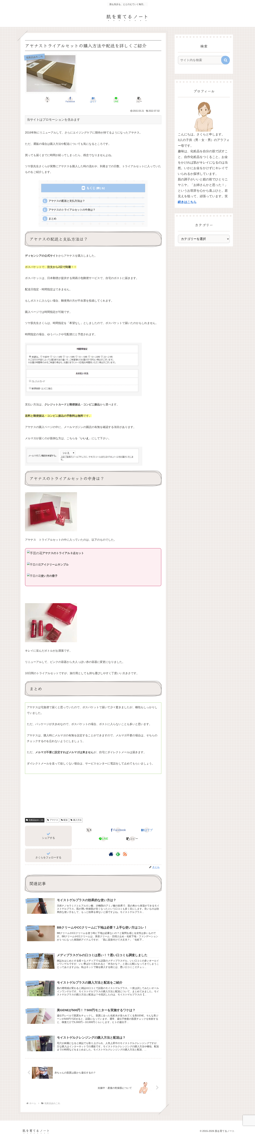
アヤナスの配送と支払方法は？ (67, 200)
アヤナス (54, 820)
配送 (65, 820)
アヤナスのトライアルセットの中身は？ (72, 209)
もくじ (91, 188)
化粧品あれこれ (36, 820)
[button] (139, 99)
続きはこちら (187, 202)
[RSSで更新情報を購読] (125, 854)
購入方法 (77, 820)
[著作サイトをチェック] (111, 854)
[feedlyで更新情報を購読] (118, 854)
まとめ (52, 218)
